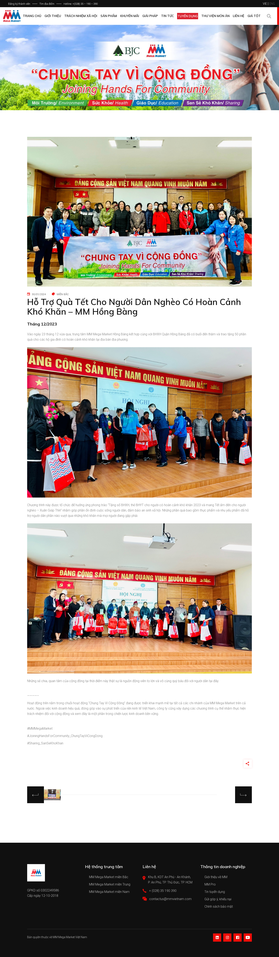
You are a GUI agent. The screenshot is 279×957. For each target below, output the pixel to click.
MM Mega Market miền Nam (109, 892)
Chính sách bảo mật (218, 906)
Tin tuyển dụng (214, 892)
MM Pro (210, 884)
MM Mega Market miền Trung (109, 884)
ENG (272, 3)
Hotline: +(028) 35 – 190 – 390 (81, 3)
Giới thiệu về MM (215, 877)
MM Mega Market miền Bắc (108, 877)
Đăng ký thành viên (19, 3)
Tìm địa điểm (46, 3)
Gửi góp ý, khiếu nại (217, 899)
